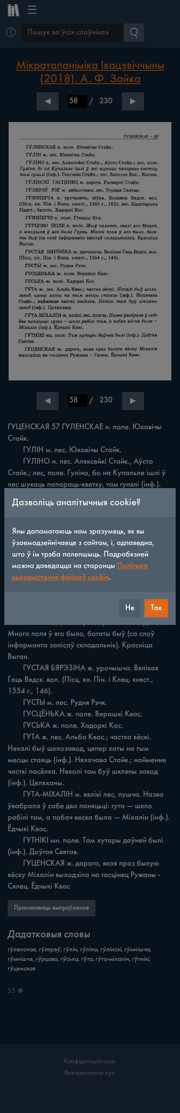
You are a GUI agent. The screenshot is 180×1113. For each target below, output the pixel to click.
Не (129, 608)
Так (156, 608)
